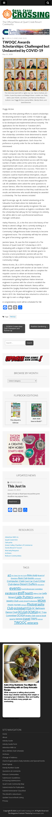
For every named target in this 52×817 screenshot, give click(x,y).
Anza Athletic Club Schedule (13, 751)
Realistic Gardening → (39, 326)
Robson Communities (13, 556)
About (5, 737)
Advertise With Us (11, 537)
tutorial (40, 619)
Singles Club (30, 615)
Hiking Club (38, 593)
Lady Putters (24, 597)
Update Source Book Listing (13, 797)
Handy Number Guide (11, 768)
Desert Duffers (28, 584)
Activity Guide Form (10, 744)
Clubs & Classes (11, 38)
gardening (11, 593)
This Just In (16, 486)
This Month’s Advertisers (12, 794)
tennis (19, 618)
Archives (8, 553)
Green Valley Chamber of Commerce (18, 545)
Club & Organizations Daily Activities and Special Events (24, 761)
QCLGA (22, 612)
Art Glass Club (15, 575)
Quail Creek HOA (11, 540)
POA (28, 608)
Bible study (32, 575)
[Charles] (26, 32)
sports (12, 619)
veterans (32, 623)
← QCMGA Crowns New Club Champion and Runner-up (13, 328)
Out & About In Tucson (13, 548)
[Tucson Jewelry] (26, 449)
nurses (17, 604)
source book (41, 615)
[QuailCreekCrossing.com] (26, 13)
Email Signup (7, 764)
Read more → (14, 502)
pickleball (20, 608)
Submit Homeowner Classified (14, 791)
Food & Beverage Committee (32, 589)
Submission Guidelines (11, 778)
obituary (24, 605)
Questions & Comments (12, 771)
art (9, 575)
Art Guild (24, 575)
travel (26, 618)
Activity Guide (8, 741)
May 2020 (23, 38)
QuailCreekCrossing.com (25, 811)
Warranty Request (12, 550)
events (15, 588)
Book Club (23, 578)
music (11, 604)
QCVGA (21, 615)
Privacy (5, 801)
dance (16, 584)
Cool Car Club (31, 581)
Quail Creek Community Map (13, 784)
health (29, 593)
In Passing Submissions (12, 780)
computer (37, 578)
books (31, 578)
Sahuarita (8, 542)
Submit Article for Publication (13, 787)
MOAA (42, 600)
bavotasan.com (38, 813)
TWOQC (13, 317)
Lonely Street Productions (28, 601)
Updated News (16, 482)
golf (21, 592)
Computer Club (15, 581)
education (40, 584)
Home (5, 734)
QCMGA (33, 612)
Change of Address (10, 757)
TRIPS (34, 618)
